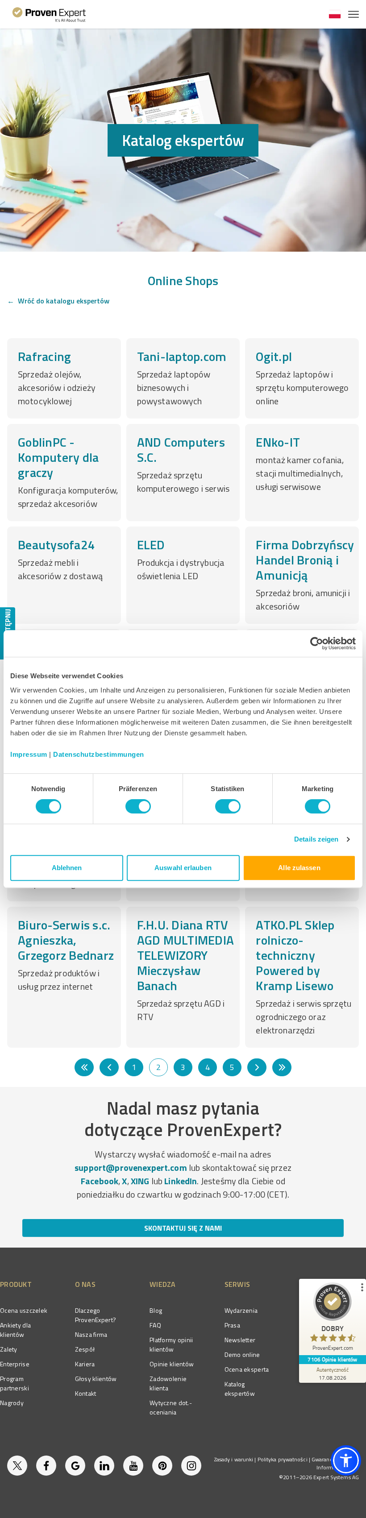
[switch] (138, 806)
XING (140, 1181)
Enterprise (14, 1364)
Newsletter (240, 1339)
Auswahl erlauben (183, 867)
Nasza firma (91, 1334)
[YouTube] (133, 1466)
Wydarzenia (241, 1310)
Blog (156, 1310)
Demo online (242, 1354)
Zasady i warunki (234, 1459)
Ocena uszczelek (23, 1310)
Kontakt (85, 1393)
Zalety (8, 1349)
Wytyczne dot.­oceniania (171, 1407)
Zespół (85, 1349)
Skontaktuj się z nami (183, 1228)
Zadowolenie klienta (168, 1383)
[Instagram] (191, 1466)
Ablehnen (67, 867)
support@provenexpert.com (131, 1167)
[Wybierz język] (335, 14)
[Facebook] (46, 1466)
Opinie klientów (172, 1364)
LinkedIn (180, 1181)
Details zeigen (316, 839)
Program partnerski (14, 1383)
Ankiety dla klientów (15, 1329)
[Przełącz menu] (353, 14)
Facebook (99, 1181)
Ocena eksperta (247, 1369)
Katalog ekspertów (240, 1388)
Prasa (232, 1325)
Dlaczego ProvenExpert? (95, 1315)
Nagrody (12, 1402)
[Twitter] (17, 1466)
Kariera (85, 1364)
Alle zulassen (299, 867)
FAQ (155, 1325)
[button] (346, 1460)
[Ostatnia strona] (281, 1067)
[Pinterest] (162, 1466)
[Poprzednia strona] (109, 1067)
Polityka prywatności (283, 1459)
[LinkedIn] (104, 1466)
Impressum (28, 754)
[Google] (75, 1466)
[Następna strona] (256, 1067)
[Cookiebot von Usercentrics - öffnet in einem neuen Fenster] (317, 643)
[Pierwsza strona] (84, 1067)
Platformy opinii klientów (171, 1344)
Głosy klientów (96, 1378)
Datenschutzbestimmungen (98, 754)
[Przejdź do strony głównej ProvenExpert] (49, 14)
